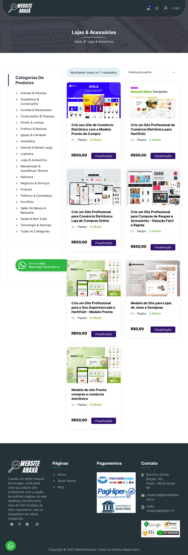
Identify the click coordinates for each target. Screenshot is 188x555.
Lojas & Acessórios (34, 160)
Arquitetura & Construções (30, 101)
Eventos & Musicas (34, 129)
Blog (61, 487)
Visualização (103, 156)
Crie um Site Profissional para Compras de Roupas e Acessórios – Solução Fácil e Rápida (152, 218)
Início (78, 41)
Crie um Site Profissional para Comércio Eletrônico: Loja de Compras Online (92, 216)
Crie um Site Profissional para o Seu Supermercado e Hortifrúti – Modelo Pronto (93, 307)
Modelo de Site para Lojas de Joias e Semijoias (151, 305)
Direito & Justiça (32, 122)
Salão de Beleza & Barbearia (33, 210)
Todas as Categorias (35, 231)
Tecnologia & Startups (36, 225)
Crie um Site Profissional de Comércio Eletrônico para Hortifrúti (153, 129)
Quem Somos (67, 481)
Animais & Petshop (33, 93)
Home (62, 474)
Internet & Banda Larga (36, 147)
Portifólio (27, 202)
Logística (27, 154)
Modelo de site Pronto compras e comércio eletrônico (88, 394)
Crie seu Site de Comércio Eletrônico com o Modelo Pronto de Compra (92, 129)
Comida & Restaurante (36, 110)
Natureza (27, 177)
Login (175, 8)
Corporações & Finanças (38, 116)
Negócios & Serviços (35, 183)
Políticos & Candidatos (36, 195)
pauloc (82, 140)
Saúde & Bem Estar (34, 219)
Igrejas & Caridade (33, 135)
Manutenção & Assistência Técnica (34, 168)
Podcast (26, 189)
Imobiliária (28, 141)
